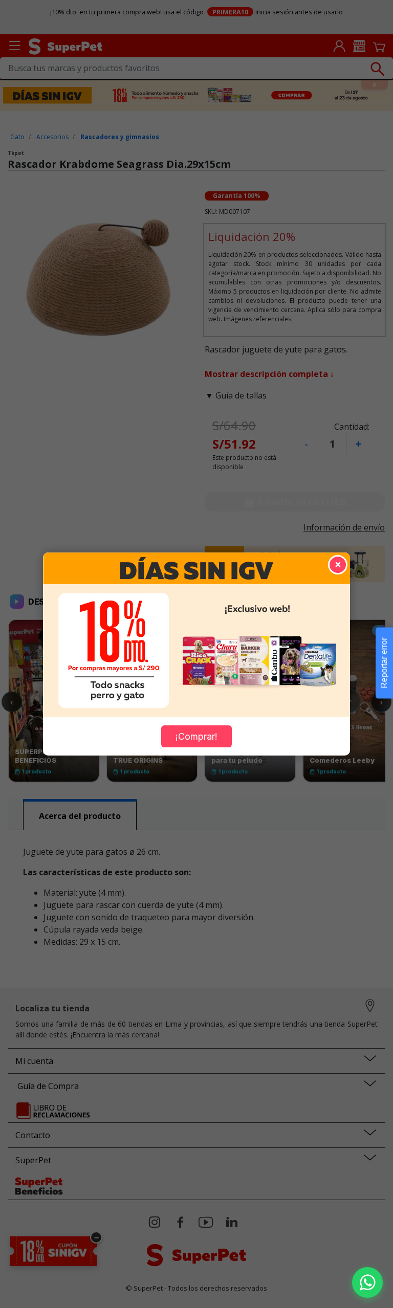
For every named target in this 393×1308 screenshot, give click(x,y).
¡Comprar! (196, 736)
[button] (367, 1282)
